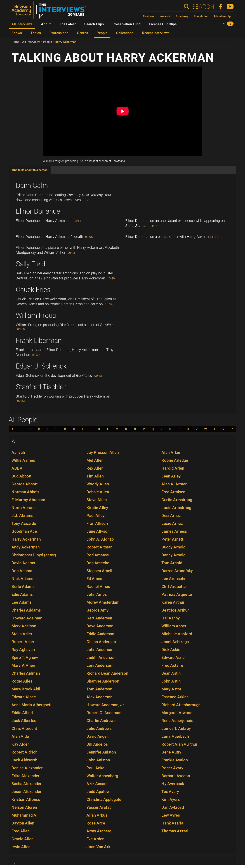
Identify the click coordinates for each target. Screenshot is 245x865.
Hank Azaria (172, 823)
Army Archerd (98, 831)
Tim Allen (95, 476)
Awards (165, 16)
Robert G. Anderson (103, 712)
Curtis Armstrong (176, 500)
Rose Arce (95, 823)
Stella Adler (21, 634)
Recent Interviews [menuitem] (155, 33)
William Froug (36, 315)
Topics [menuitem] (35, 33)
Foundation (201, 16)
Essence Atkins (175, 697)
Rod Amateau (98, 555)
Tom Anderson (99, 689)
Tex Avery (170, 791)
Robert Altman (99, 547)
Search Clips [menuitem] (94, 24)
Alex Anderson (99, 697)
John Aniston (98, 760)
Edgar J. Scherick (41, 366)
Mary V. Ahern (23, 665)
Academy (182, 16)
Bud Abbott (21, 476)
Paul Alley (95, 515)
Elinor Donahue (38, 211)
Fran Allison (97, 523)
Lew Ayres (170, 815)
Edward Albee (23, 697)
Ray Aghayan (23, 649)
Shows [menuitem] (16, 33)
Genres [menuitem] (82, 33)
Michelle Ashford (176, 634)
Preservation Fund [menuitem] (126, 24)
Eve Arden (95, 839)
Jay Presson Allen (102, 452)
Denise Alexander (27, 768)
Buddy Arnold (173, 547)
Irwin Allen (20, 847)
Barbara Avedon (175, 776)
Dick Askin (170, 649)
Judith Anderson (101, 657)
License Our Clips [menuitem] (163, 24)
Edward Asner (173, 657)
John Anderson (99, 649)
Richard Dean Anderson (107, 673)
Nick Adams (22, 578)
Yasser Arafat (98, 807)
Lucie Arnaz (172, 523)
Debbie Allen (97, 492)
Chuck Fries (33, 290)
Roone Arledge (174, 460)
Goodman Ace (24, 531)
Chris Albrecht (24, 728)
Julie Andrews (99, 728)
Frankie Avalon (174, 760)
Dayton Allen (22, 823)
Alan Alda (20, 736)
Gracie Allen (22, 839)
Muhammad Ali (25, 815)
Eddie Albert (22, 712)
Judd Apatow (98, 791)
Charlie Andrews (101, 720)
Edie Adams (22, 594)
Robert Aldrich (24, 752)
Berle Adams (22, 586)
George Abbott (24, 484)
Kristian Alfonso (25, 799)
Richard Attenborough (181, 705)
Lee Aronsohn (173, 578)
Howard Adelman (26, 618)
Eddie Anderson (100, 634)
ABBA (17, 468)
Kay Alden (20, 744)
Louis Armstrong (176, 507)
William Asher (173, 626)
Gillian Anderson (101, 642)
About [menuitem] (46, 24)
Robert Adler (22, 642)
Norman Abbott (25, 492)
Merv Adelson (23, 626)
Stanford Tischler (41, 387)
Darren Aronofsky (177, 571)
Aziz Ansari (96, 783)
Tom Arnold (171, 563)
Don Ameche (97, 563)
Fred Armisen (173, 492)
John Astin (171, 681)
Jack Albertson (25, 720)
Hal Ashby (170, 618)
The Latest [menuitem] (67, 24)
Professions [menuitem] (59, 33)
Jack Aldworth (24, 760)
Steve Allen (96, 500)
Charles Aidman (25, 673)
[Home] (50, 11)
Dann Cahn (32, 185)
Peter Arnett (172, 539)
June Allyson (98, 531)
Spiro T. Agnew (24, 657)
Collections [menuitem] (124, 33)
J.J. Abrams (22, 515)
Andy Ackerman (25, 547)
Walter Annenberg (102, 776)
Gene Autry (171, 752)
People (47, 42)
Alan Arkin (170, 452)
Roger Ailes (21, 681)
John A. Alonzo (100, 539)
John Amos (96, 594)
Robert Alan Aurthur (179, 744)
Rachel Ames (98, 586)
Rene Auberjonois (177, 720)
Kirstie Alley (97, 507)
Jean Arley (171, 476)
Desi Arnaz (171, 515)
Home (15, 42)
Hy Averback (172, 783)
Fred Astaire (172, 665)
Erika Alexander (25, 776)
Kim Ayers (170, 799)
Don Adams (21, 571)
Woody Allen (97, 484)
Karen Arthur (172, 602)
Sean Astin (171, 673)
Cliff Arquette (173, 586)
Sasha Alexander (26, 783)
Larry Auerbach (175, 736)
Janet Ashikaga (175, 642)
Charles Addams (26, 610)
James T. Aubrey (176, 728)
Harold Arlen (172, 468)
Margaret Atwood (176, 712)
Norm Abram (23, 507)
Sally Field (30, 264)
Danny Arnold (173, 555)
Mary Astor (171, 689)
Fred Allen (20, 831)
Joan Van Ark (98, 847)
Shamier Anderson (102, 681)
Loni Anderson (99, 665)
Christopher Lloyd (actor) (33, 555)
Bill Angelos (97, 744)
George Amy (97, 610)
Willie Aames (23, 460)
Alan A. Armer (174, 484)
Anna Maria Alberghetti (32, 705)
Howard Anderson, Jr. (105, 705)
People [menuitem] (102, 33)
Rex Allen (94, 468)
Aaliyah (18, 452)
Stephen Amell (99, 571)
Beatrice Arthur (175, 610)
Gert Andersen (99, 618)
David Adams (23, 563)
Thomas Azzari (174, 831)
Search (203, 7)
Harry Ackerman (65, 42)
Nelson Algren (24, 807)
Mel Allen (94, 460)
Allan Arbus (96, 815)
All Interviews (31, 42)
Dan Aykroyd (172, 807)
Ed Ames (94, 578)
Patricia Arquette (176, 594)
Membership (222, 16)
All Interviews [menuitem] (21, 24)
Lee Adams (21, 602)
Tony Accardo (23, 523)
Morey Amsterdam (102, 602)
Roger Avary (172, 768)
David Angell (97, 736)
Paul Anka (95, 768)
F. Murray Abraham (28, 500)
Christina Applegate (103, 799)
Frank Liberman (39, 340)
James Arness (174, 531)
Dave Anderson (99, 626)
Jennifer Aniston (101, 752)
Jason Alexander (26, 791)
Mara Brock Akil (25, 689)
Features (148, 16)
